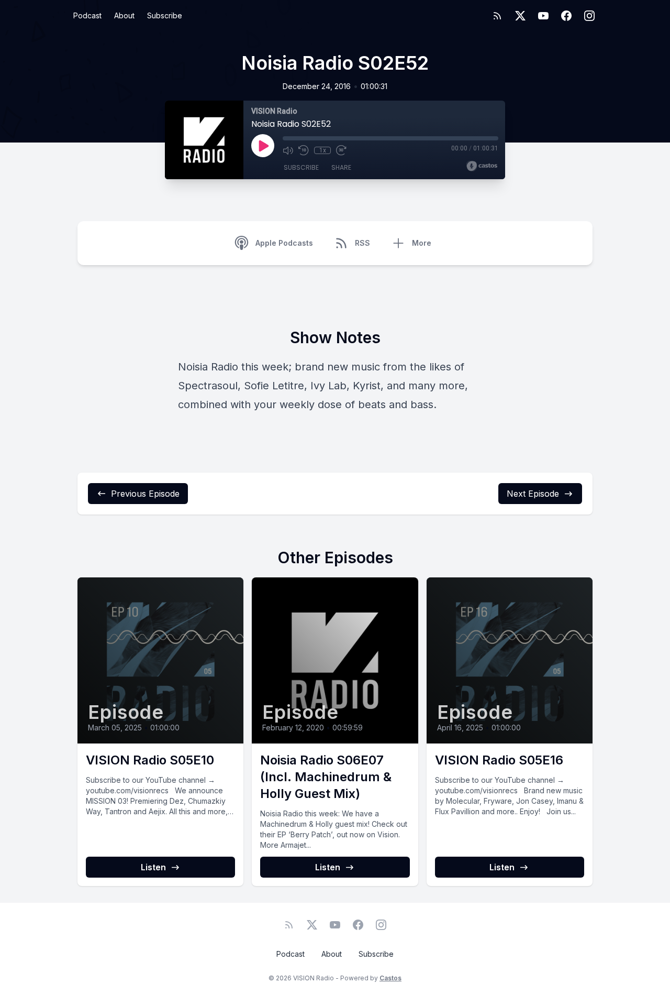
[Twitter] (520, 15)
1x (322, 150)
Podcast (87, 15)
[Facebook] (566, 15)
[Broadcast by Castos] (481, 166)
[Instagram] (589, 15)
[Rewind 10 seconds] (303, 150)
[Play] (262, 145)
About (124, 15)
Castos (390, 978)
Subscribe (164, 15)
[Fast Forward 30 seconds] (341, 150)
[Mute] (288, 150)
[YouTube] (543, 15)
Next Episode (533, 493)
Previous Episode (145, 493)
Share (341, 167)
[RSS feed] (497, 15)
